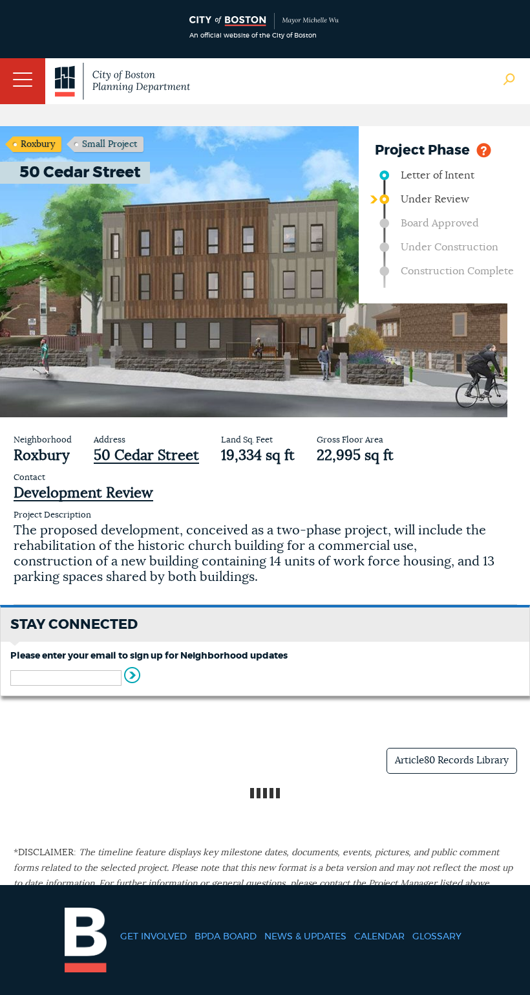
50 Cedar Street (146, 455)
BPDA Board (226, 936)
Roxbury (38, 144)
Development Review (83, 493)
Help (483, 149)
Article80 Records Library (452, 760)
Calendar (379, 936)
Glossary (436, 936)
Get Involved (153, 936)
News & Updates (305, 936)
